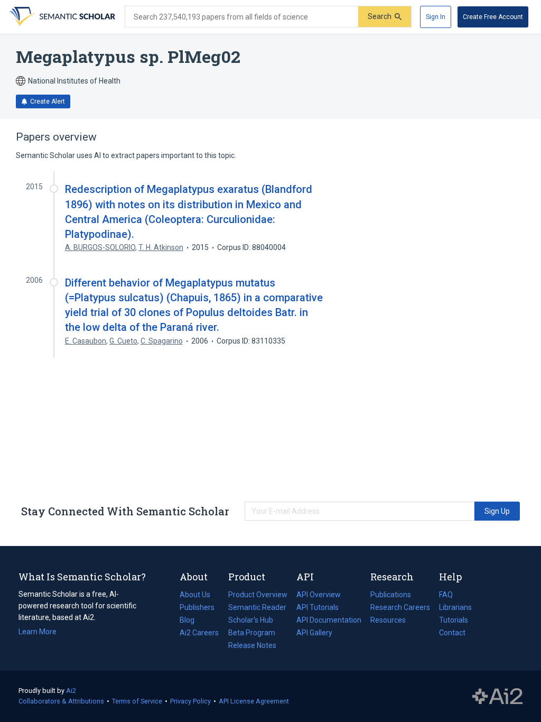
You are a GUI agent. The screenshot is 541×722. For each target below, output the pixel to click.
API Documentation (328, 621)
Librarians (455, 607)
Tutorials (453, 620)
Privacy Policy (190, 701)
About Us (195, 594)
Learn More (37, 631)
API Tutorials (317, 607)
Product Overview (257, 594)
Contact (452, 632)
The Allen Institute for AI (497, 696)
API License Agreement (254, 701)
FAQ (446, 594)
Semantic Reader (257, 607)
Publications (390, 595)
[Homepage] (61, 17)
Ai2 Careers (199, 633)
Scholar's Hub (250, 620)
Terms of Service (137, 701)
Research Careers (400, 608)
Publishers (197, 607)
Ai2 (71, 691)
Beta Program (251, 632)
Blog (191, 621)
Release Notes (252, 645)
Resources (388, 621)
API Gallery (314, 632)
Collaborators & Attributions (61, 701)
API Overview (318, 594)
